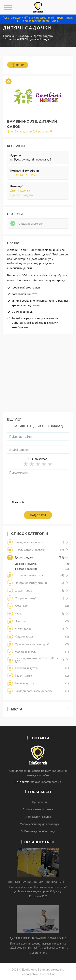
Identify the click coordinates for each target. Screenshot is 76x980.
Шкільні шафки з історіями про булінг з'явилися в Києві (38, 882)
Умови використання (39, 809)
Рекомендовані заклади (39, 831)
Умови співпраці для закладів (39, 824)
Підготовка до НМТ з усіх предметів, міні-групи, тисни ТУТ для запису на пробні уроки (38, 19)
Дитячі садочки (20, 190)
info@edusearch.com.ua (45, 781)
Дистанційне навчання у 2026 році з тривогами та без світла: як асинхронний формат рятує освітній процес (38, 938)
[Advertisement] (38, 374)
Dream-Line (48, 974)
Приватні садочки (21, 195)
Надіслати (38, 515)
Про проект (39, 802)
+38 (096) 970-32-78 (23, 175)
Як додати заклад (39, 816)
